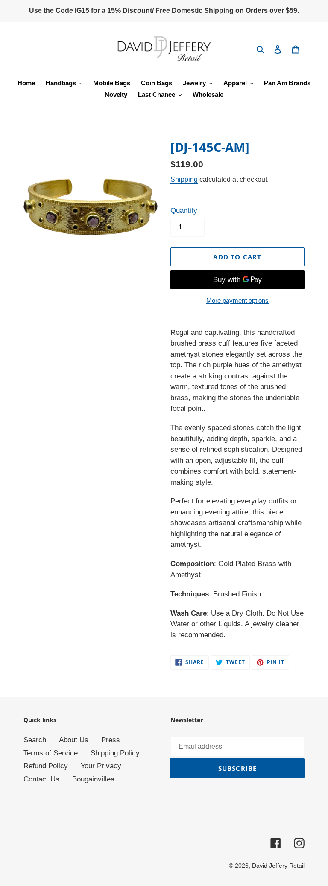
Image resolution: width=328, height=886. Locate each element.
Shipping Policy (115, 753)
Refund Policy (45, 766)
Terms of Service (50, 753)
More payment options (237, 300)
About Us (73, 740)
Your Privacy (101, 766)
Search (34, 740)
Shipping (184, 179)
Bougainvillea (93, 779)
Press (110, 740)
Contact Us (41, 779)
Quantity (183, 210)
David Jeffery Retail (278, 865)
